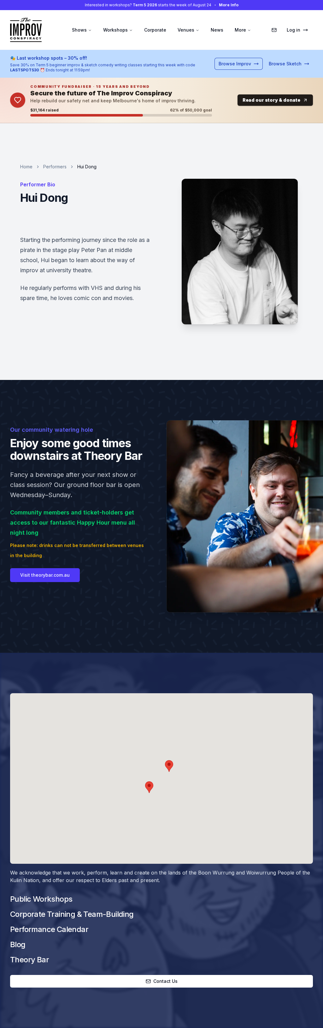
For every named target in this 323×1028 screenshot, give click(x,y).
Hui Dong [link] (87, 166)
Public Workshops (41, 899)
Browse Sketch (285, 63)
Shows (79, 30)
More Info (228, 5)
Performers (55, 166)
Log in (293, 30)
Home (26, 166)
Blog (18, 944)
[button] (169, 766)
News (217, 30)
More (240, 30)
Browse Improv (235, 63)
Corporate (155, 30)
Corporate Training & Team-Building (72, 914)
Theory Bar (29, 959)
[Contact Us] (274, 30)
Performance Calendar (49, 929)
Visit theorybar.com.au (45, 575)
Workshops (115, 30)
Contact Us (165, 981)
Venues (186, 30)
